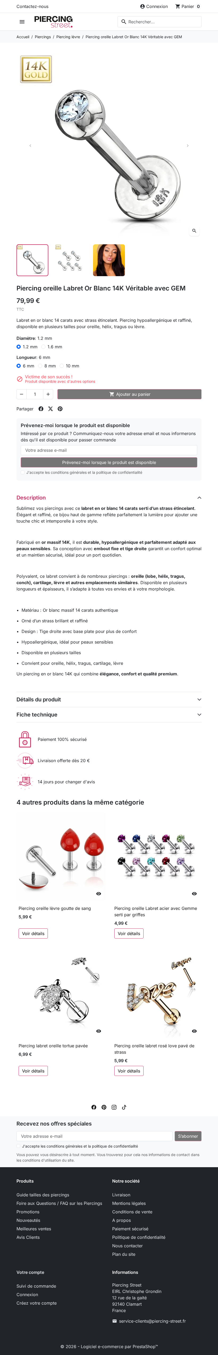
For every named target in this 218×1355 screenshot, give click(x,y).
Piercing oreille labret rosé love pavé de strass (154, 1049)
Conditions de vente (132, 1211)
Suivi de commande (36, 1286)
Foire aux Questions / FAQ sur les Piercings (59, 1203)
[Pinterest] (103, 1106)
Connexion (27, 1294)
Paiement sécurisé (130, 1228)
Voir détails (33, 933)
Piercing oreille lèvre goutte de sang (55, 908)
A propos (121, 1220)
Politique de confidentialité (138, 1237)
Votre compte (30, 1272)
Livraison (121, 1194)
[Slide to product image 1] (32, 260)
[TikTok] (124, 1106)
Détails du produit (38, 699)
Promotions (27, 1211)
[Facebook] (93, 1106)
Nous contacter (127, 1245)
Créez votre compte (36, 1303)
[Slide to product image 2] (71, 260)
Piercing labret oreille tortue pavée (53, 1045)
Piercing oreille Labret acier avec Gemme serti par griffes (155, 911)
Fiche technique (36, 714)
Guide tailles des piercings (42, 1194)
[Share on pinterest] (60, 409)
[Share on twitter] (50, 409)
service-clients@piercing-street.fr (152, 1321)
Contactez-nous (32, 6)
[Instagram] (114, 1106)
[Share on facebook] (41, 409)
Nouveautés (28, 1220)
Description (31, 497)
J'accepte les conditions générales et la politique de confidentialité (84, 472)
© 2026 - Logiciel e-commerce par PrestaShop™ (109, 1346)
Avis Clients (28, 1237)
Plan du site (123, 1254)
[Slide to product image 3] (109, 260)
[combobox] (160, 21)
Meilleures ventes (33, 1228)
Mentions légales (129, 1203)
